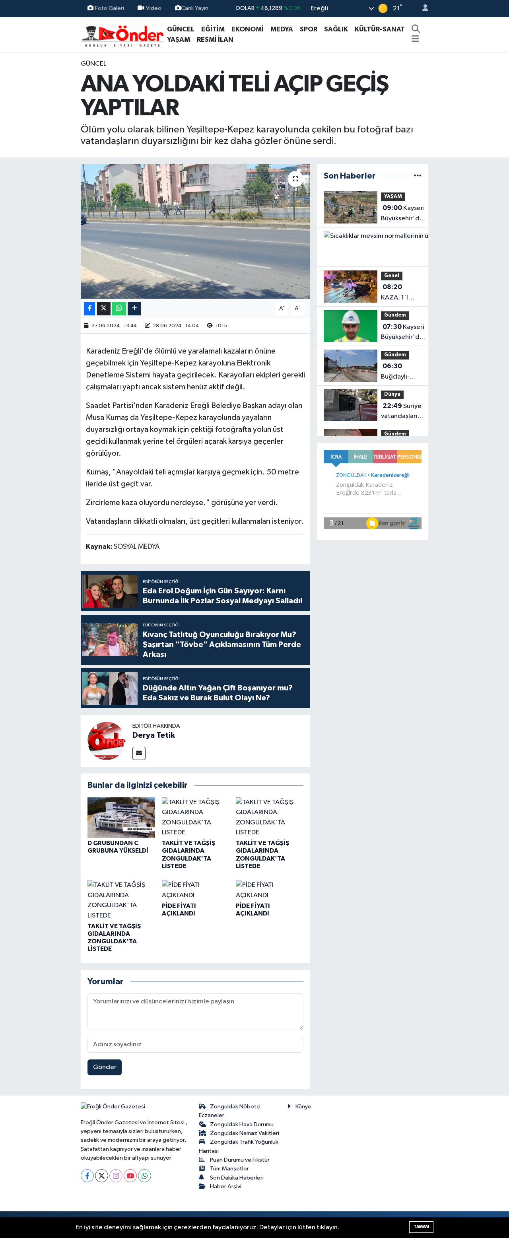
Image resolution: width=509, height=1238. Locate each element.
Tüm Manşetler (229, 1169)
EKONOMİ (247, 29)
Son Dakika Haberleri (237, 1178)
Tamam (421, 1226)
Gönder (105, 1067)
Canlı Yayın (194, 8)
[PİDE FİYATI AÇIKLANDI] (195, 890)
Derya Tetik (153, 735)
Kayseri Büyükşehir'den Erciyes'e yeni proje (404, 214)
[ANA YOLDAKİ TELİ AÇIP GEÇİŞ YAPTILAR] (195, 231)
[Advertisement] (48, 178)
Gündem (395, 315)
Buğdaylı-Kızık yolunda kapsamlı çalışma (400, 372)
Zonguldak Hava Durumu (242, 1124)
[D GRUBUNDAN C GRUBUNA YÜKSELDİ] (121, 817)
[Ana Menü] (415, 40)
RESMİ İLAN (215, 39)
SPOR (308, 29)
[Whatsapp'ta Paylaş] (119, 308)
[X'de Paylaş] (104, 308)
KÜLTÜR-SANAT (380, 29)
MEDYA (281, 29)
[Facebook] (87, 1175)
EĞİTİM (213, 29)
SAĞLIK (336, 29)
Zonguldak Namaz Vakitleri (244, 1133)
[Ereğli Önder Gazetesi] (122, 34)
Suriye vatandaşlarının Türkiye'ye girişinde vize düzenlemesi (403, 412)
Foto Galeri (109, 8)
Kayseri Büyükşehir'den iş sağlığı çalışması (404, 332)
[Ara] (416, 29)
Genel (391, 275)
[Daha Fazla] (134, 308)
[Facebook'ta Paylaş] (89, 308)
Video (153, 8)
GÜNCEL (180, 29)
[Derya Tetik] (106, 740)
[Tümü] (418, 176)
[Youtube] (130, 1175)
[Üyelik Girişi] (422, 8)
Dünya (392, 394)
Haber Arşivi (225, 1186)
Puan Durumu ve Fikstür (240, 1160)
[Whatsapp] (144, 1175)
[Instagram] (115, 1175)
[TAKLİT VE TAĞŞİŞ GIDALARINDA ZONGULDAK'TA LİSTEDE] (195, 817)
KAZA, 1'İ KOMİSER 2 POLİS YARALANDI (397, 293)
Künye (303, 1107)
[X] (101, 1175)
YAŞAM (178, 39)
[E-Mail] (139, 753)
